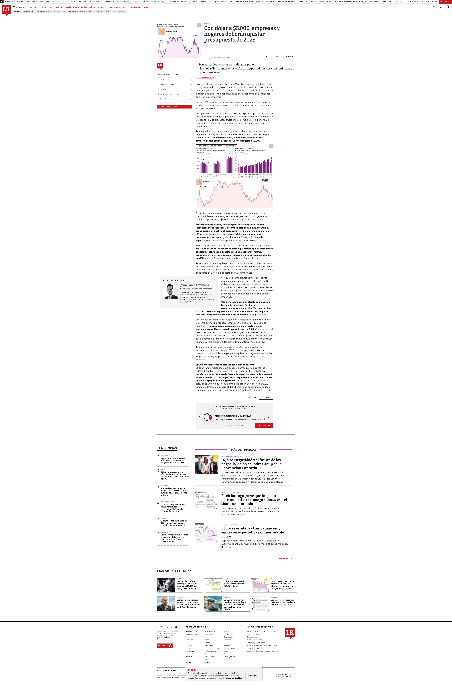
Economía (228, 640)
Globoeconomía (230, 648)
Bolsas (163, 469)
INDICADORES (135, 7)
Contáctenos (252, 637)
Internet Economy (192, 654)
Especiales (209, 645)
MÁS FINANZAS (283, 558)
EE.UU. (179, 578)
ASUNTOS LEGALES (106, 7)
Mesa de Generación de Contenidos (261, 631)
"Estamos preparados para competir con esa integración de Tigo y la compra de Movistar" (173, 508)
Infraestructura (210, 651)
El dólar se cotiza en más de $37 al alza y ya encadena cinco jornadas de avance (174, 523)
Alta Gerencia (210, 631)
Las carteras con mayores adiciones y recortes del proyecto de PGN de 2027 (173, 460)
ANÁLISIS (92, 7)
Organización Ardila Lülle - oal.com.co (284, 675)
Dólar (113, 11)
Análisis (226, 631)
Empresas (189, 645)
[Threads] (177, 627)
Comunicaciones (167, 502)
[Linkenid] (168, 627)
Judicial (180, 597)
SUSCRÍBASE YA (263, 425)
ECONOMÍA (31, 7)
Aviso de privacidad (254, 640)
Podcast (189, 657)
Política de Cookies (233, 678)
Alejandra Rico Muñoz (206, 78)
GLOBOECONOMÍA (63, 7)
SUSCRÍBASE (445, 2)
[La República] (6, 10)
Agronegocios (191, 631)
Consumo (189, 640)
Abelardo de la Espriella (77, 11)
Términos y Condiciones (256, 643)
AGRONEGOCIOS (80, 7)
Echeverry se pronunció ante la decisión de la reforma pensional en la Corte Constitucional (174, 538)
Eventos (227, 645)
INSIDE (146, 7)
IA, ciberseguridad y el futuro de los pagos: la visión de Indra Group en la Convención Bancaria (251, 464)
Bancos (274, 597)
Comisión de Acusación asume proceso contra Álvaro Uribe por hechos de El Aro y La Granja (188, 603)
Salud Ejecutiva (230, 657)
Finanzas (189, 648)
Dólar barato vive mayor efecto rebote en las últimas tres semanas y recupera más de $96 (175, 475)
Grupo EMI (121, 11)
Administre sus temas (168, 107)
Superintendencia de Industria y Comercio (263, 651)
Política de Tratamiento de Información (262, 645)
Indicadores (190, 651)
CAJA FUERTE (122, 7)
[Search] (434, 7)
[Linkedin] (277, 57)
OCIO (51, 7)
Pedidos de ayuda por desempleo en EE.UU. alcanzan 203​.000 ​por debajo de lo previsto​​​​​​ (187, 585)
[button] (199, 417)
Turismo (227, 597)
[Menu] (14, 7)
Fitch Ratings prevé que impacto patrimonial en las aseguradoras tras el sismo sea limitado (254, 500)
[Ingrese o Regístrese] (448, 7)
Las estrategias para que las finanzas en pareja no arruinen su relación (283, 602)
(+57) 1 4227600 (163, 638)
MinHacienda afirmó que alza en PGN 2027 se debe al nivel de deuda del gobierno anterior (174, 491)
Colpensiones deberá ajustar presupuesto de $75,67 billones (235, 583)
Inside (226, 651)
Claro (91, 11)
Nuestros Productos (254, 634)
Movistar (99, 11)
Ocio (226, 654)
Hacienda (164, 455)
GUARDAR (289, 57)
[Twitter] (271, 57)
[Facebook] (266, 57)
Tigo (107, 11)
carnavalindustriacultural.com (168, 678)
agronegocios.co (183, 675)
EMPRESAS (42, 7)
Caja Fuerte (209, 634)
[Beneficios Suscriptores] (441, 7)
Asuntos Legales (192, 634)
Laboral (227, 578)
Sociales (189, 662)
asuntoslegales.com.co (166, 675)
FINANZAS (20, 7)
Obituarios (209, 654)
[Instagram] (172, 627)
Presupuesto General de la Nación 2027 (51, 11)
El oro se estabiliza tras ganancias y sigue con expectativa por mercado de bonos (252, 532)
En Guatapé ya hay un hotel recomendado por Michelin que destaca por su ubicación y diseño (235, 604)
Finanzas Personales (212, 648)
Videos (207, 662)
